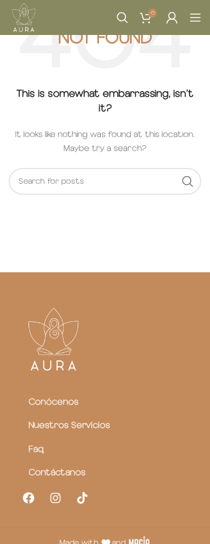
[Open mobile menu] (195, 17)
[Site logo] (23, 17)
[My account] (172, 17)
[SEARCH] (187, 181)
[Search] (122, 17)
